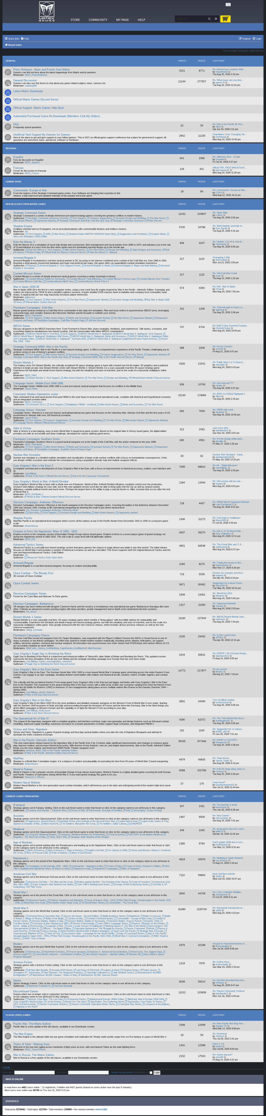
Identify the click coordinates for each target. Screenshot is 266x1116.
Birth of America (36, 850)
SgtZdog (220, 310)
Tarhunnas (221, 244)
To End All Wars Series (93, 902)
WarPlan (18, 758)
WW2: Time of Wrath (34, 938)
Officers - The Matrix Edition (57, 928)
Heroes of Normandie (83, 923)
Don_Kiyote (221, 228)
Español (18, 157)
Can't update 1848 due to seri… (228, 842)
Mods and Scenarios (79, 318)
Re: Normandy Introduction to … (229, 908)
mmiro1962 (101, 1109)
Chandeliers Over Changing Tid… (230, 134)
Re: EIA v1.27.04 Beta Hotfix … (228, 531)
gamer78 (220, 82)
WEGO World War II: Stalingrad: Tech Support (139, 333)
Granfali (220, 159)
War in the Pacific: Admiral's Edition (34, 740)
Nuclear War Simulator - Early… (229, 454)
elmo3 (42, 692)
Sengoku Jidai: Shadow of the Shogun (90, 837)
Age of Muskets (22, 842)
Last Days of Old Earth (87, 970)
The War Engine (23, 1034)
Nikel (218, 126)
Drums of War (78, 810)
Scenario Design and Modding (131, 218)
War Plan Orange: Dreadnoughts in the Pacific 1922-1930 (82, 936)
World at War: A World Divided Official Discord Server (53, 497)
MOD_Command (33, 402)
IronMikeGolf (80, 648)
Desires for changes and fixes (228, 573)
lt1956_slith (221, 731)
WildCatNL (31, 648)
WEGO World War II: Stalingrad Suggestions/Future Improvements (123, 338)
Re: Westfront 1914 (222, 593)
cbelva (41, 648)
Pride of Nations (60, 853)
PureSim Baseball (63, 986)
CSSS (219, 192)
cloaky (219, 385)
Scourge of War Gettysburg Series (131, 884)
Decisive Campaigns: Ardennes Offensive (38, 502)
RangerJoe (221, 742)
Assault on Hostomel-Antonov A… (230, 943)
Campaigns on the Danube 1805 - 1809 (48, 866)
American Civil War (24, 874)
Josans (219, 606)
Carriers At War (75, 918)
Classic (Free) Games (18, 1015)
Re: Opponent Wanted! (224, 603)
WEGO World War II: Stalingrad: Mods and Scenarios (99, 336)
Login (6, 1067)
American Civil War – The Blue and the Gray (50, 882)
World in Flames (23, 769)
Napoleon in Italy (82, 868)
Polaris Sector (150, 970)
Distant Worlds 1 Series (27, 617)
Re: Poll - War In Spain (224, 286)
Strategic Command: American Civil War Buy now (84, 220)
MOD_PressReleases (36, 75)
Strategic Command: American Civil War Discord (137, 220)
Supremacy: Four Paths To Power (145, 1001)
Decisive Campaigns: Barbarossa (33, 603)
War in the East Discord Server (42, 694)
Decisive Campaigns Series (30, 593)
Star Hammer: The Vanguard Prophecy (63, 972)
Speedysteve (222, 656)
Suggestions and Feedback (133, 234)
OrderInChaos (223, 328)
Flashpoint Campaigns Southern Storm (36, 439)
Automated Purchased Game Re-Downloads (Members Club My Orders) (56, 116)
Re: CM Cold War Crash (225, 273)
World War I (20, 892)
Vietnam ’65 (134, 954)
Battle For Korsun (152, 916)
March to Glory (62, 868)
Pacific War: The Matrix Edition (32, 1023)
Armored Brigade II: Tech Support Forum (59, 265)
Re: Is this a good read (224, 635)
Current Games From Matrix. (22, 796)
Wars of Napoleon (131, 868)
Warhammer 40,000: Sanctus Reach (99, 975)
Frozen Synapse (77, 951)
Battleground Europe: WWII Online (107, 999)
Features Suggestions (101, 218)
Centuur (220, 771)
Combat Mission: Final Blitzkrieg (85, 279)
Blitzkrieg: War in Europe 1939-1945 (146, 999)
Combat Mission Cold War (29, 281)
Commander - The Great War (123, 902)
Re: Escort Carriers (222, 346)
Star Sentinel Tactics (123, 972)
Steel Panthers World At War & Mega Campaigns (85, 931)
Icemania (37, 630)
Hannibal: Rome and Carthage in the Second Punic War (87, 821)
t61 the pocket (220, 669)
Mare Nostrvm (51, 823)
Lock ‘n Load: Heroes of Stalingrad (84, 926)
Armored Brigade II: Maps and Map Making (135, 265)
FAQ (16, 124)
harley (42, 661)
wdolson (30, 750)
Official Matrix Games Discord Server (35, 99)
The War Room (157, 218)
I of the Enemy (54, 1001)
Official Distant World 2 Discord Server (150, 378)
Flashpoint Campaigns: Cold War (33, 307)
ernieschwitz (222, 964)
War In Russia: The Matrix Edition (33, 1055)
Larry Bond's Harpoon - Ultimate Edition (105, 954)
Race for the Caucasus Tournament (91, 476)
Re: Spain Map (220, 212)
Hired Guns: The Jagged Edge (146, 951)
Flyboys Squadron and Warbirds (66, 900)
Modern (17, 943)
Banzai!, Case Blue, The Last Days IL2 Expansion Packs (57, 999)
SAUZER (220, 585)
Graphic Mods (158, 234)
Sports (17, 980)
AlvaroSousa (31, 526)
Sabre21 (50, 692)
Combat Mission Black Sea (59, 281)
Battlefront (134, 916)
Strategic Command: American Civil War (48, 218)
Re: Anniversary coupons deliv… (229, 69)
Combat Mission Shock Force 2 (93, 281)
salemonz (220, 619)
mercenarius (222, 818)
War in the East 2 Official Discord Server (48, 476)
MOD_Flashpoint (33, 315)
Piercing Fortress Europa (44, 931)
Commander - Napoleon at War (87, 866)
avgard (219, 483)
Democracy (34, 951)
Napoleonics (20, 858)
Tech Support (79, 218)
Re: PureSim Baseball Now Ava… (229, 980)
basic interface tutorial (224, 874)
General (11, 61)
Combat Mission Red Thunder (154, 279)
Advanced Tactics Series (28, 544)
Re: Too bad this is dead (225, 804)
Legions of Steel (111, 970)
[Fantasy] (19, 805)
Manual (32, 265)
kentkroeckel (222, 702)
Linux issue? (219, 782)
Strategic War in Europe (151, 931)
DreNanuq (221, 137)
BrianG (219, 671)
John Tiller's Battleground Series (93, 884)
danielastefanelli (224, 457)
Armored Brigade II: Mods (97, 265)
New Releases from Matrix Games (26, 204)
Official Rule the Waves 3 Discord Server (65, 252)
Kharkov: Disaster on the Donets (148, 923)
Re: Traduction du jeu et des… (228, 562)
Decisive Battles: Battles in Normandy (86, 921)
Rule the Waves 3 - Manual (103, 252)
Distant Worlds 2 (23, 362)
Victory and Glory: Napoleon (30, 729)
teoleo (219, 1046)
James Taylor (222, 760)
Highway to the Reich (26, 1006)
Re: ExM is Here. (221, 962)
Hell (127, 810)
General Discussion (25, 80)
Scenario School (101, 318)
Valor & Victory (22, 428)
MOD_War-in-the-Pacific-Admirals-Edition (57, 750)
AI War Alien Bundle (38, 970)
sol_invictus (222, 860)
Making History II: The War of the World (125, 926)
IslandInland (222, 71)
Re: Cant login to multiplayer (227, 518)
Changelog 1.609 (221, 257)
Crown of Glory (114, 866)
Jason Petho (31, 388)
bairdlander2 (222, 430)
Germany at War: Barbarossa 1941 (51, 923)
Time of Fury (53, 933)
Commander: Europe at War (30, 190)
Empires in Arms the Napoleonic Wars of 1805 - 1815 (45, 531)
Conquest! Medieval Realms (42, 834)
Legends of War (55, 926)
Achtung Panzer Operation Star (44, 916)
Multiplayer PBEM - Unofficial (81, 404)
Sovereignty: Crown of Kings (147, 810)
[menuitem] (25, 38)
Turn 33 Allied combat (223, 700)
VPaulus (220, 982)
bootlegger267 (223, 720)
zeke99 (219, 1057)
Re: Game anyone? (222, 1054)
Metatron (220, 595)
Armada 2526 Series (62, 970)
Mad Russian (94, 648)
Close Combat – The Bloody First (33, 573)
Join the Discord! (96, 320)
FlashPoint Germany (54, 951)
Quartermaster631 (225, 785)
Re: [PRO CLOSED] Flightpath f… (230, 394)
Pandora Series (131, 970)
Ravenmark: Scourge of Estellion (105, 810)
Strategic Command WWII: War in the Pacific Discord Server (102, 357)
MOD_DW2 (31, 375)
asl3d (218, 910)
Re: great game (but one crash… (229, 829)
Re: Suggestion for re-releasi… (228, 729)
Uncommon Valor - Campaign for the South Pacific (89, 933)
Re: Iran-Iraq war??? (223, 383)
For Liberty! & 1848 (117, 850)
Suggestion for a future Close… (228, 583)
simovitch (67, 661)
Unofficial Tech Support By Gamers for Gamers (41, 134)
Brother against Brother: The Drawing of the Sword (102, 882)
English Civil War (95, 850)
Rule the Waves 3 (24, 241)
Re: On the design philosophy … (229, 439)
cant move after (220, 428)
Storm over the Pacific (124, 931)
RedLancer (44, 710)
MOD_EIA (30, 539)
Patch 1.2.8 (218, 1044)
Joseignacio (222, 894)
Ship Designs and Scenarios (147, 249)
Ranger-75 (221, 1026)
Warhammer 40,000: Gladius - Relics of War (54, 975)
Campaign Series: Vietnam (29, 410)
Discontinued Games (25, 991)
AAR (48, 234)
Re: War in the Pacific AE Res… (229, 124)
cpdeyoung (221, 547)
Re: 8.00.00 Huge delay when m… (230, 769)
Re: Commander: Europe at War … (230, 190)
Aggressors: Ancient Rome (41, 821)
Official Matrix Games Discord (41, 302)
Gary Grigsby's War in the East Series (36, 669)
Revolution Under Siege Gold (63, 902)
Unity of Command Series (131, 933)
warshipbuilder (54, 661)
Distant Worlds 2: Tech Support (44, 378)
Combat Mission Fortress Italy (120, 279)
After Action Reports (75, 249)
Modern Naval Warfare (26, 782)
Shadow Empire (22, 226)
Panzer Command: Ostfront (140, 928)
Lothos (219, 215)
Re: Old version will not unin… (228, 481)
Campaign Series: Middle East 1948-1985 (38, 383)
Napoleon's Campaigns (106, 868)
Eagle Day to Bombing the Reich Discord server (51, 664)
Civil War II (157, 884)
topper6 (219, 575)
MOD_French (32, 173)
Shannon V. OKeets (35, 777)
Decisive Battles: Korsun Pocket (125, 921)
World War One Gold (34, 902)
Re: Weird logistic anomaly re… (228, 226)
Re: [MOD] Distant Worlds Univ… (229, 616)
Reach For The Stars (75, 1001)
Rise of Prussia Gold (37, 853)
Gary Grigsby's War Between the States (53, 884)
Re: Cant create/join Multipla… (228, 892)
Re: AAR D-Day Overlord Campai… (231, 325)
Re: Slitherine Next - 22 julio (226, 157)
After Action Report (55, 318)
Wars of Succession (81, 853)
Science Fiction (22, 962)
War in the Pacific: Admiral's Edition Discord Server (52, 753)
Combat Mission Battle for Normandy (46, 279)
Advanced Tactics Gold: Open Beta (45, 557)
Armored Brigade (23, 563)
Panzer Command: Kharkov (54, 1004)
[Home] (46, 11)
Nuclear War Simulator (26, 454)
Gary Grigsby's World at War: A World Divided (40, 481)
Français (18, 167)
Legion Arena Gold (128, 821)
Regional (11, 148)
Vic (26, 231)
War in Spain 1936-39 (26, 286)
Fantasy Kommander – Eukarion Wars (47, 810)
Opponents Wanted (46, 220)
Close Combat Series (26, 583)
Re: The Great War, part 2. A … (228, 544)
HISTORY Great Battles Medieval (145, 834)
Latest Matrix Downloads (28, 91)
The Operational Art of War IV (31, 718)
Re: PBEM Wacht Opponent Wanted (231, 502)
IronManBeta (52, 648)
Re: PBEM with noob (223, 409)
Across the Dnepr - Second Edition (81, 916)
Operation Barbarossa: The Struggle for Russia (98, 928)
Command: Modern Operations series (35, 394)
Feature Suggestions (112, 354)
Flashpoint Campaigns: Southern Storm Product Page (64, 449)
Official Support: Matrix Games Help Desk (38, 107)
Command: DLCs (37, 404)
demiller (219, 441)
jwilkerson (30, 297)
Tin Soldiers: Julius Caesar (112, 823)
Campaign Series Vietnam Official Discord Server (40, 422)
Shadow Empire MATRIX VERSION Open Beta (92, 234)
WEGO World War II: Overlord (43, 333)
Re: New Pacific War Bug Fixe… (229, 1023)
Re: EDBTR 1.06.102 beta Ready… (230, 653)
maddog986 (31, 85)
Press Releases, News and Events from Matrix (41, 69)
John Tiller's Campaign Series (113, 923)
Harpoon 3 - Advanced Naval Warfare (108, 951)
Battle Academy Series (114, 916)
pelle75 (219, 831)
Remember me (142, 1072)
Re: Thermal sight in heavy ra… (229, 307)
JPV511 (219, 637)
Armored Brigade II (24, 257)
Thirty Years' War (58, 837)
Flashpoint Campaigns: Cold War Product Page (60, 320)
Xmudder (220, 364)
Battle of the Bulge (55, 918)
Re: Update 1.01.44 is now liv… (228, 241)
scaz (218, 275)
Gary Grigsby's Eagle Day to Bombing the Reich (42, 653)
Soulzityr (220, 412)
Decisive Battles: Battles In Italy (47, 921)
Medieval (18, 829)
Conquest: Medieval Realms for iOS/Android (82, 834)
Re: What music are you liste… (228, 80)
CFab (218, 289)
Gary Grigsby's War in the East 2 (33, 465)
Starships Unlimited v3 (98, 972)
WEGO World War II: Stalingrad (96, 333)
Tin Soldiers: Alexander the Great (78, 823)
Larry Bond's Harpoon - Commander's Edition (58, 954)
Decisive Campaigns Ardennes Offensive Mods (54, 510)
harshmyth (221, 807)
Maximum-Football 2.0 (39, 986)
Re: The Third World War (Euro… (229, 718)
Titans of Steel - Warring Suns (31, 1044)
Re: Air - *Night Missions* (225, 465)
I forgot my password (121, 1072)
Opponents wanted (128, 512)
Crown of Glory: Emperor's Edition (143, 866)
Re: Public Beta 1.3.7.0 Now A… (229, 362)
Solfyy (219, 876)
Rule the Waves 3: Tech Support (44, 249)
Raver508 (221, 520)
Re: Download (220, 1033)
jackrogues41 (222, 170)
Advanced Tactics (37, 900)
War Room (59, 234)
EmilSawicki (222, 844)
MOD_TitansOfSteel (35, 1049)
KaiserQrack (222, 565)
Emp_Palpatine (223, 533)
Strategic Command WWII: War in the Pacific (40, 346)
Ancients (18, 815)
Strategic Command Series (29, 212)
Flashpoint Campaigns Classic (31, 635)
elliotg (29, 630)
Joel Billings (31, 473)
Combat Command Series (100, 918)
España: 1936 (152, 921)
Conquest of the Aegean (157, 1004)
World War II (20, 908)
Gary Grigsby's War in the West (32, 700)
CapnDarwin (66, 648)
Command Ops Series (130, 1004)
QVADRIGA (136, 823)
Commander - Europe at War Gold (134, 918)
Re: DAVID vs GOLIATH (225, 740)
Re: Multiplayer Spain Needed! (228, 858)
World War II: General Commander (132, 936)
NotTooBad (221, 260)
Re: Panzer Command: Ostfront (229, 991)
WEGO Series (21, 326)
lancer (34, 611)
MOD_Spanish (32, 162)
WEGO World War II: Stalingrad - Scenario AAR (62, 338)
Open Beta (33, 512)
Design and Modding (118, 249)
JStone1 (220, 1036)
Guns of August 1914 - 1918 (101, 900)
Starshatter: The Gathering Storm (107, 1001)
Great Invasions (117, 834)
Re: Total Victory (221, 758)
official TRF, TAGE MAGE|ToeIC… (230, 167)
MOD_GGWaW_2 (34, 494)
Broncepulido (222, 946)
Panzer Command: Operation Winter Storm (93, 1004)
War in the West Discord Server (43, 713)
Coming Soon (13, 181)
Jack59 (219, 349)
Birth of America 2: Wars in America (65, 850)
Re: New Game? (221, 815)
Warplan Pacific (22, 518)
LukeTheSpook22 (225, 504)
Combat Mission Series (27, 273)
